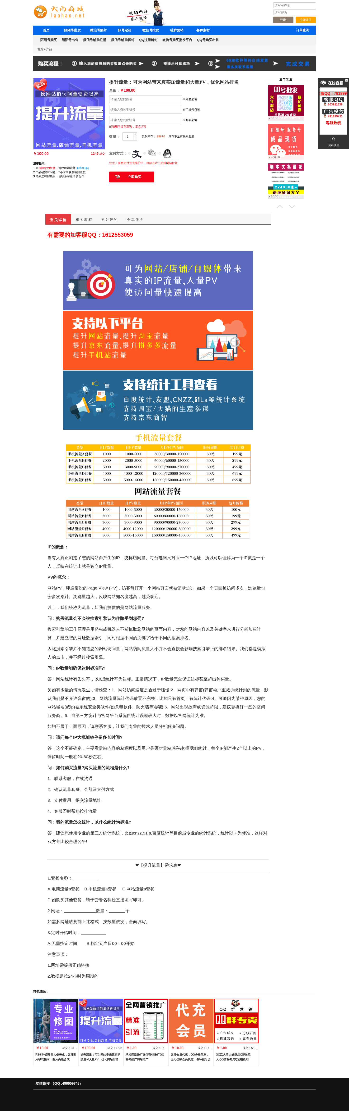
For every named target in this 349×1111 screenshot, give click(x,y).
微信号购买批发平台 (177, 40)
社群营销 (177, 30)
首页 (46, 30)
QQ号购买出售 (208, 40)
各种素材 (203, 30)
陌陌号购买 (48, 40)
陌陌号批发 (72, 30)
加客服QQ (82, 168)
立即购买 (134, 177)
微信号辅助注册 (94, 40)
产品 (49, 49)
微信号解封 (98, 30)
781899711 (335, 116)
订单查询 (302, 30)
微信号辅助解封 (122, 40)
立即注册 (305, 20)
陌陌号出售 (70, 40)
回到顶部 (333, 145)
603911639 (335, 104)
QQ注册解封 (148, 40)
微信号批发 (150, 30)
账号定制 (124, 30)
